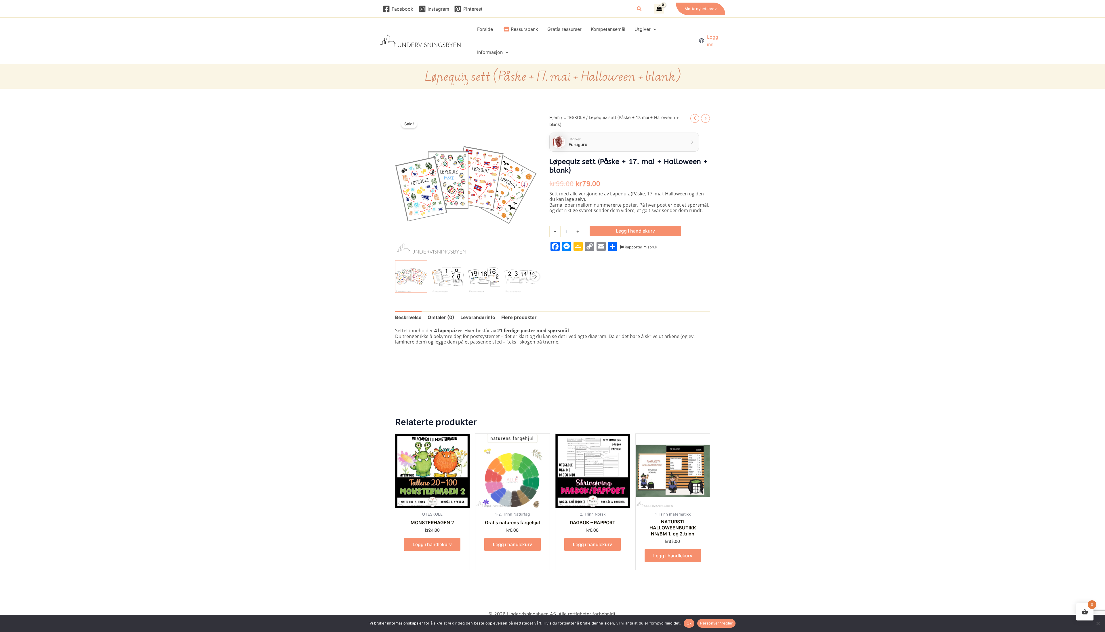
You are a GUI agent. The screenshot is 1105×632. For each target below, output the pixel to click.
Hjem (554, 117)
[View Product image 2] (448, 277)
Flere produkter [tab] (519, 317)
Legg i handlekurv (635, 231)
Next (535, 276)
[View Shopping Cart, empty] (659, 9)
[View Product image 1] (411, 277)
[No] (1098, 623)
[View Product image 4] (520, 277)
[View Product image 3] (484, 277)
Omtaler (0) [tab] (441, 317)
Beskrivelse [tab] (408, 317)
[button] (639, 9)
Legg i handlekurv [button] (432, 544)
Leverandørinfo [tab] (477, 317)
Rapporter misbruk (640, 247)
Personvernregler (716, 623)
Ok (689, 623)
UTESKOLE (574, 117)
